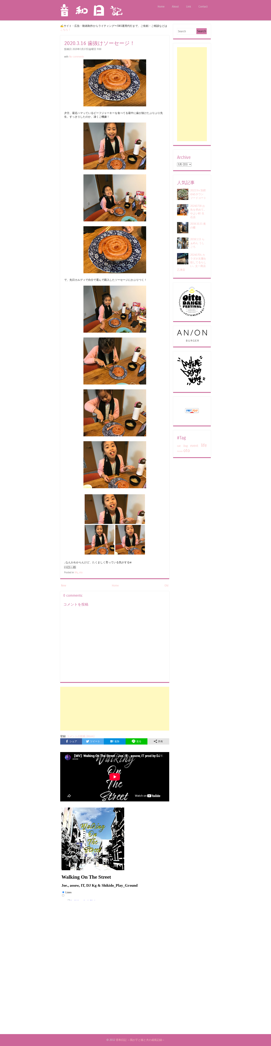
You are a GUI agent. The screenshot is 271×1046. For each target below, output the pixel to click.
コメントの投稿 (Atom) (80, 736)
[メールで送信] (65, 567)
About (175, 6)
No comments (76, 56)
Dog (185, 446)
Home (161, 6)
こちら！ (65, 29)
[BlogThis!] (68, 567)
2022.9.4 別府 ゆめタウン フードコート (198, 194)
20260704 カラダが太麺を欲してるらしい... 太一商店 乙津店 (191, 262)
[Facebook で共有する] (74, 567)
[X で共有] (71, 567)
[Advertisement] (114, 709)
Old (166, 585)
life (76, 572)
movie (180, 451)
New (63, 585)
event (194, 446)
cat (179, 446)
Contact (203, 6)
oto (81, 572)
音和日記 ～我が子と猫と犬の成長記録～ (140, 1040)
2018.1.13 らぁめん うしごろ (197, 243)
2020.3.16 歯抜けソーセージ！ (99, 43)
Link (188, 6)
